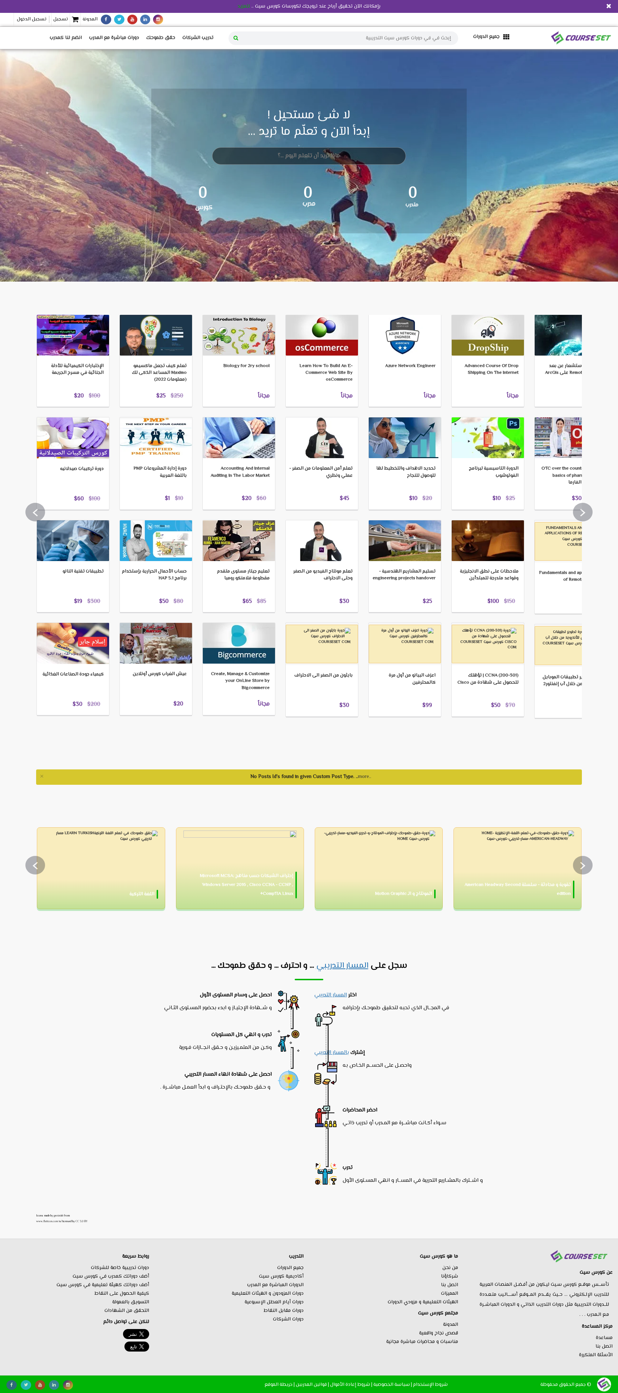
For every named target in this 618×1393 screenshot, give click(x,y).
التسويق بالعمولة (130, 1302)
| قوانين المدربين (312, 1384)
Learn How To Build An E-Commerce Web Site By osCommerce (326, 372)
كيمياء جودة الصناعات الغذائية (73, 674)
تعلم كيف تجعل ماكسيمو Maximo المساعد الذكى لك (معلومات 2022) (159, 372)
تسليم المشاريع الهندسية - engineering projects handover (404, 575)
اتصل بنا (604, 1346)
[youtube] (132, 19)
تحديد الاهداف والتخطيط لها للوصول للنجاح (406, 472)
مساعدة (604, 1338)
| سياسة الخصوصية (392, 1384)
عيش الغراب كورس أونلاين (160, 674)
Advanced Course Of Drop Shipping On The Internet (492, 369)
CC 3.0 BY (81, 1221)
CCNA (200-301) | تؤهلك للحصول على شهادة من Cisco (488, 679)
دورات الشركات (288, 1319)
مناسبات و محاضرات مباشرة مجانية (422, 1342)
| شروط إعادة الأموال (351, 1384)
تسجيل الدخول (31, 19)
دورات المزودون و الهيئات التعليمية (268, 1294)
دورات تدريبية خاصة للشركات (120, 1268)
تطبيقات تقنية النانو (83, 571)
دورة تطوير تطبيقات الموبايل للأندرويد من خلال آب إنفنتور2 (572, 681)
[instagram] (158, 19)
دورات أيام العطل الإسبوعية (274, 1302)
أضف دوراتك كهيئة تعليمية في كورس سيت (103, 1285)
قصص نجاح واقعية (438, 1333)
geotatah (58, 1216)
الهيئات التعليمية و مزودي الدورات (423, 1302)
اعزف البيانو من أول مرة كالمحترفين (412, 679)
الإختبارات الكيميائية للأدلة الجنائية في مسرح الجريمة (77, 369)
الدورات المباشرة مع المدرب (275, 1285)
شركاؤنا (449, 1276)
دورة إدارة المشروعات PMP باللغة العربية (160, 472)
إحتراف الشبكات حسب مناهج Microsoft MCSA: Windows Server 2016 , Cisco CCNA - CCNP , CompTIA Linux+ (246, 884)
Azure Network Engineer (410, 366)
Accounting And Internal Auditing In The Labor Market (240, 472)
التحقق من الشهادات (126, 1311)
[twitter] (119, 19)
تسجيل (60, 19)
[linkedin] (145, 19)
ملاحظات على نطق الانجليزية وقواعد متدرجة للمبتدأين (489, 575)
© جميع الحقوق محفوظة (565, 1384)
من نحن (450, 1268)
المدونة (90, 19)
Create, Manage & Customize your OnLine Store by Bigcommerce (240, 680)
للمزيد (243, 6)
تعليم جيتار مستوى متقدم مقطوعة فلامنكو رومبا (243, 575)
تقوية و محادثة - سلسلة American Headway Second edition (518, 889)
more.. (364, 777)
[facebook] (106, 19)
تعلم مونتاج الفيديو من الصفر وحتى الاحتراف (323, 575)
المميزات (449, 1294)
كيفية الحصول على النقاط (121, 1294)
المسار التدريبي (342, 966)
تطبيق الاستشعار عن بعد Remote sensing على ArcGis (573, 369)
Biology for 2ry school (246, 366)
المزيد (53, 303)
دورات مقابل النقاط (284, 1311)
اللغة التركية (141, 894)
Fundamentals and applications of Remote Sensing (570, 576)
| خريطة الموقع (280, 1384)
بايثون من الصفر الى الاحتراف (323, 675)
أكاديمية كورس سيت (281, 1276)
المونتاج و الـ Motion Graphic (403, 893)
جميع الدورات (290, 1268)
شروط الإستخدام (430, 1384)
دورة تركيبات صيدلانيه (82, 468)
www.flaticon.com (47, 1221)
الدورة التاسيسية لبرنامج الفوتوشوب (494, 472)
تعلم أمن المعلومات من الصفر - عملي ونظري (321, 472)
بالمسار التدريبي (331, 1053)
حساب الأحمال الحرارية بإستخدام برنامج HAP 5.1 (154, 575)
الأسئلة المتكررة (596, 1355)
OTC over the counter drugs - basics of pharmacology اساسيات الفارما (571, 475)
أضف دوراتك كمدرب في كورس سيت (111, 1276)
